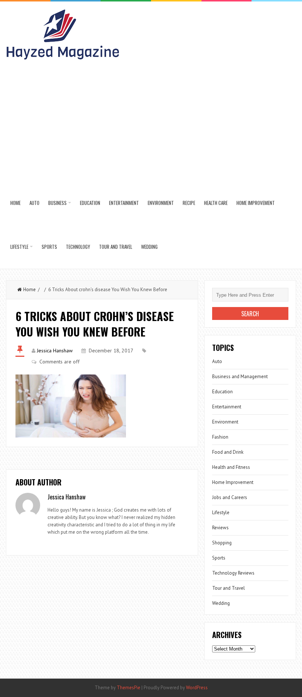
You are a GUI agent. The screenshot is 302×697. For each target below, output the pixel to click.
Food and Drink (227, 452)
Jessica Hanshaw (55, 350)
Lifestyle (19, 246)
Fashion (220, 437)
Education (90, 202)
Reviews (220, 528)
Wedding (149, 246)
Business (57, 202)
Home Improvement (255, 202)
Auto (34, 202)
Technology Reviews (233, 573)
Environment (161, 202)
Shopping (222, 543)
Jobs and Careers (229, 497)
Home (15, 202)
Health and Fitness (231, 467)
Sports (49, 246)
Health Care (216, 202)
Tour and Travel (115, 246)
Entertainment (124, 202)
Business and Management (240, 376)
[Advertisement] (151, 125)
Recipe (189, 202)
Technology (78, 246)
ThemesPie (128, 687)
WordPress (197, 687)
